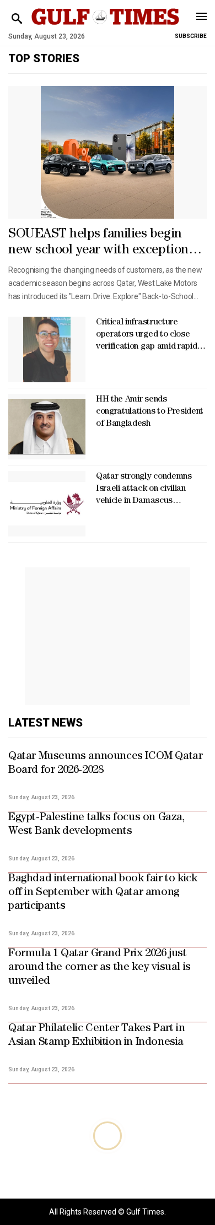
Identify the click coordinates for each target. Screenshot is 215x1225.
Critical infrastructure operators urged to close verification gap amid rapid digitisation (146, 335)
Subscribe (191, 36)
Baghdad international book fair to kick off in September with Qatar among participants (102, 893)
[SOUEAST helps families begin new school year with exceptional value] (107, 152)
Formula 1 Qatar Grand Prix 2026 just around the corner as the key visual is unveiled (99, 967)
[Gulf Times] (105, 27)
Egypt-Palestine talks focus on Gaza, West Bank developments (96, 824)
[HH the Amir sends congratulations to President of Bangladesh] (46, 426)
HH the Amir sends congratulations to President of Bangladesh (149, 412)
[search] (16, 19)
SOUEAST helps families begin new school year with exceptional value (103, 243)
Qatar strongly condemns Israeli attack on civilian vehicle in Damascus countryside (144, 490)
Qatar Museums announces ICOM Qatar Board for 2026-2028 (105, 763)
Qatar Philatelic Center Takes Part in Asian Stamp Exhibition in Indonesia (96, 1035)
